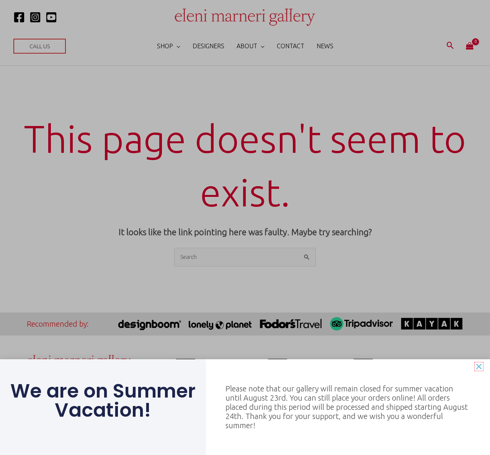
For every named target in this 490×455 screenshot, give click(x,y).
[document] (245, 227)
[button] (479, 366)
